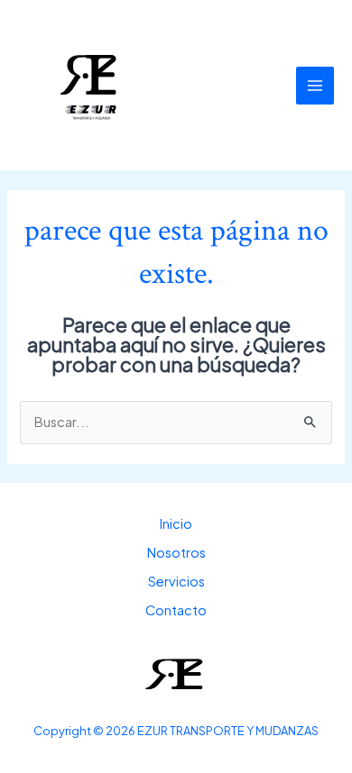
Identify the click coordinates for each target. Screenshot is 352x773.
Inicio (176, 523)
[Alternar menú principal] (315, 86)
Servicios (176, 581)
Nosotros (176, 552)
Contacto (176, 610)
